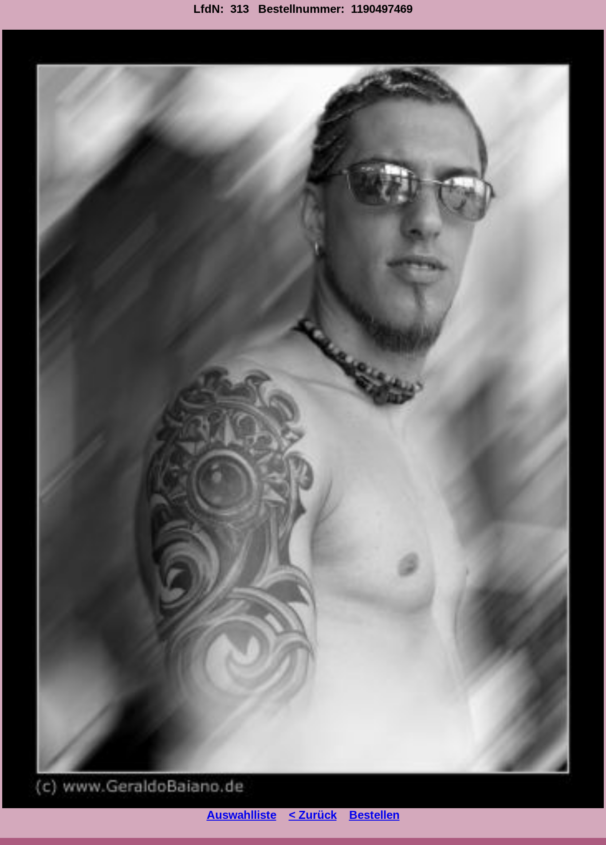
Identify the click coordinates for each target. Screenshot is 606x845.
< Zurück (313, 815)
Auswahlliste (241, 815)
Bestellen (374, 815)
